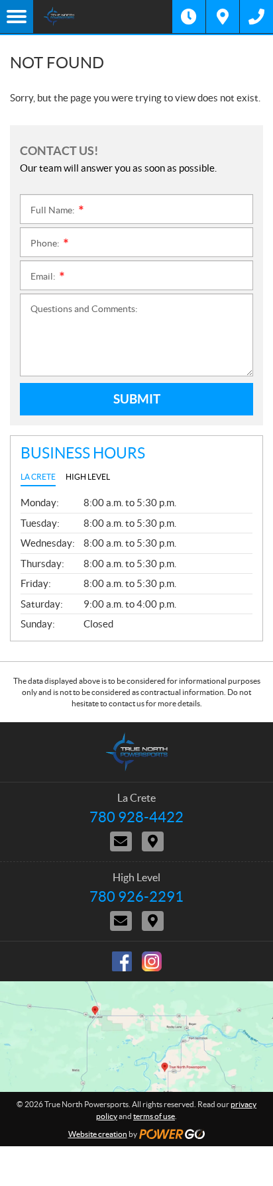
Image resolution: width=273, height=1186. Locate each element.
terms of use (154, 1116)
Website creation (97, 1134)
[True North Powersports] (102, 16)
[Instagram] (152, 961)
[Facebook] (122, 961)
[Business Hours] (188, 16)
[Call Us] (256, 16)
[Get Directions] (222, 16)
